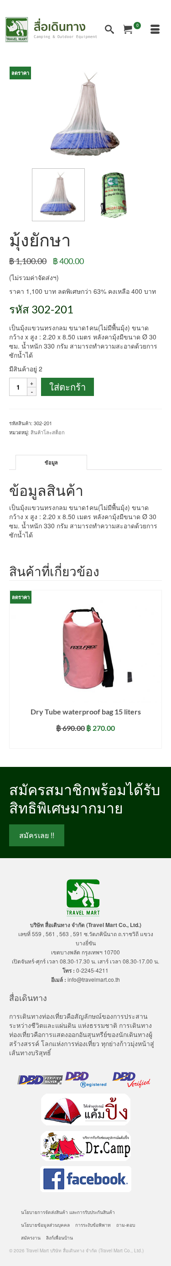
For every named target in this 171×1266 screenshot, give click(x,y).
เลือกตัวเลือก (85, 741)
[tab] (51, 462)
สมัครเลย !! (36, 835)
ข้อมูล (51, 462)
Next (154, 672)
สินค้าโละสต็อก (48, 432)
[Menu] (155, 29)
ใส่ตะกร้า (67, 386)
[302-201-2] (85, 116)
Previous (17, 672)
